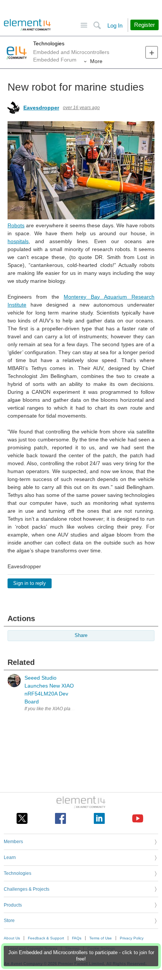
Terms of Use (100, 938)
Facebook (60, 818)
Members (13, 841)
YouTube (137, 818)
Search (97, 25)
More (96, 61)
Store (9, 920)
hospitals (18, 241)
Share (81, 635)
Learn (10, 857)
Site (83, 25)
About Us (12, 938)
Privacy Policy (132, 938)
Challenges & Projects (26, 889)
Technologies (48, 43)
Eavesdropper (41, 108)
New (151, 52)
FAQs (76, 938)
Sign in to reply (29, 583)
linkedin (99, 818)
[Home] (27, 25)
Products (13, 905)
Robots (16, 225)
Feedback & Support (46, 938)
